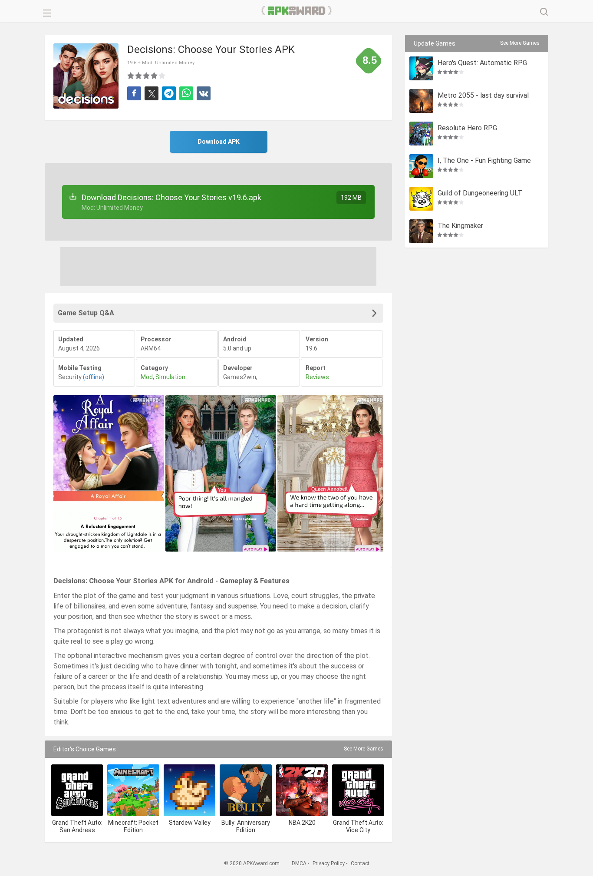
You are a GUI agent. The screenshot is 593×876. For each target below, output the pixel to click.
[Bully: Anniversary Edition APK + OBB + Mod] (245, 790)
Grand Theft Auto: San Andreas (77, 826)
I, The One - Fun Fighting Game (484, 161)
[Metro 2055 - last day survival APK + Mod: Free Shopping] (421, 101)
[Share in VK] (204, 93)
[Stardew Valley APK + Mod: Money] (189, 790)
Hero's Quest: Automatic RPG (482, 63)
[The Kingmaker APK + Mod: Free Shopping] (421, 231)
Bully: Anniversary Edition (245, 826)
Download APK (219, 141)
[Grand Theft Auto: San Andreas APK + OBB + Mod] (77, 790)
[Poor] (131, 75)
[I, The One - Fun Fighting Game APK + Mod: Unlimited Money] (421, 166)
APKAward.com (297, 11)
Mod (147, 377)
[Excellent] (162, 75)
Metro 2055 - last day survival (483, 95)
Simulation (170, 377)
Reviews (317, 377)
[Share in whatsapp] (186, 93)
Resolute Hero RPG (467, 128)
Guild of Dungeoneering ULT (480, 193)
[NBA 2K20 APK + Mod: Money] (302, 790)
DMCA (299, 863)
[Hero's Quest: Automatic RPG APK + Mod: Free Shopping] (421, 68)
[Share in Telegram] (169, 93)
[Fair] (139, 75)
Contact (360, 863)
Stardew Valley (190, 822)
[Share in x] (151, 93)
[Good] (147, 75)
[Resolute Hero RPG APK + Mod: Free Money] (421, 133)
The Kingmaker (460, 226)
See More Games (363, 749)
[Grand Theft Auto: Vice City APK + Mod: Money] (358, 790)
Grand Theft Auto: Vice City (358, 826)
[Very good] (154, 75)
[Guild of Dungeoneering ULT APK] (421, 199)
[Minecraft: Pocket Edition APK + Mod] (133, 790)
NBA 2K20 (302, 822)
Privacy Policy (329, 863)
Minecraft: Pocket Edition (133, 826)
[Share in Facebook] (134, 93)
